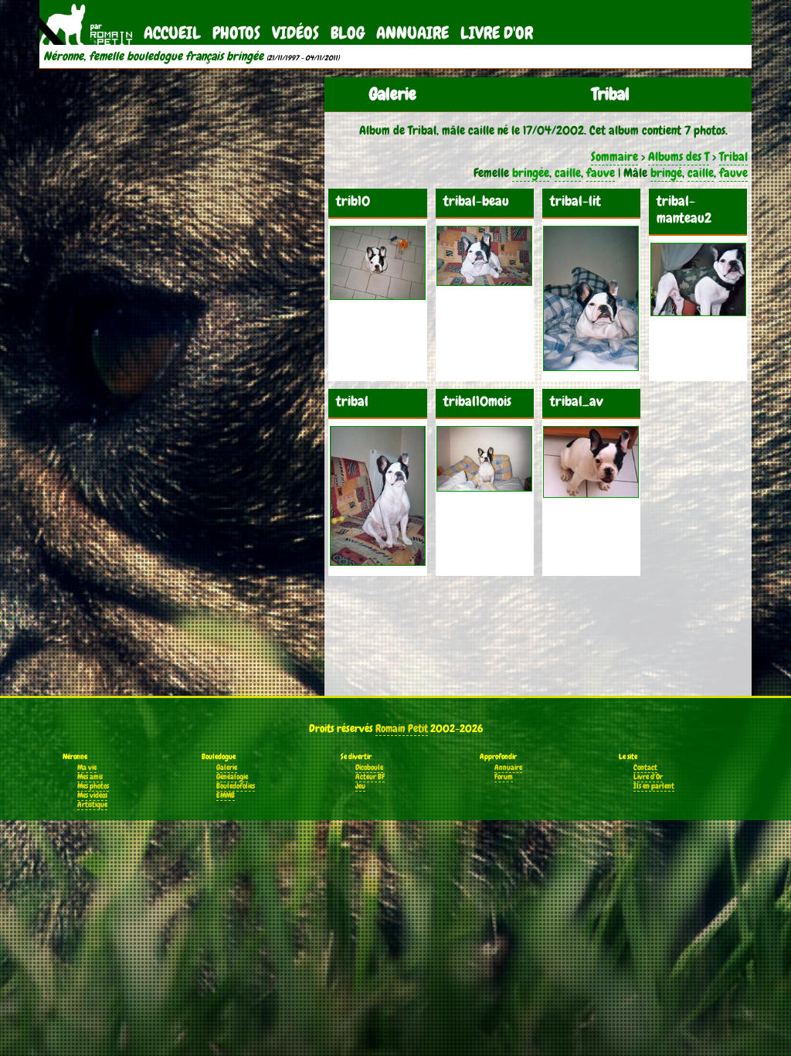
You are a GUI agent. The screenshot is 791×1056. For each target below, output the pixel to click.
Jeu (360, 786)
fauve (600, 173)
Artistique (92, 804)
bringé (666, 173)
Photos (236, 33)
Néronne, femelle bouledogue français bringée (153, 56)
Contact (645, 767)
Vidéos (295, 33)
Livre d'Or (496, 33)
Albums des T (678, 156)
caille (568, 173)
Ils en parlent (653, 786)
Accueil (172, 33)
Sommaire (614, 156)
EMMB (225, 795)
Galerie (226, 767)
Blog (348, 33)
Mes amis (90, 777)
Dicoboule (369, 767)
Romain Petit (401, 728)
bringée (530, 173)
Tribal (733, 156)
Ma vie (87, 767)
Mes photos (93, 786)
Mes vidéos (92, 795)
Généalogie (232, 777)
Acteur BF (370, 777)
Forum (503, 777)
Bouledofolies (235, 786)
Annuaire (412, 33)
